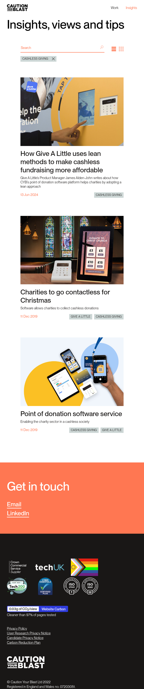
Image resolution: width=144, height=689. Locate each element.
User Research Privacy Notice (29, 633)
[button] (114, 49)
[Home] (17, 7)
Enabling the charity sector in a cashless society (54, 421)
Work (114, 8)
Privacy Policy (17, 628)
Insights (131, 8)
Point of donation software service (71, 414)
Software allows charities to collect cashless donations (59, 308)
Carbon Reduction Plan (23, 642)
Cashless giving (109, 195)
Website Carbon (54, 609)
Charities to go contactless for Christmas (65, 296)
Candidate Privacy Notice (25, 638)
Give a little (80, 316)
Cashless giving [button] (35, 58)
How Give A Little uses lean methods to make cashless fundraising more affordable (61, 161)
